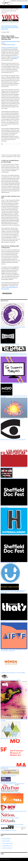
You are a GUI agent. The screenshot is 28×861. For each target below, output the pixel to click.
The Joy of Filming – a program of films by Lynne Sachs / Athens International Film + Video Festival (13, 650)
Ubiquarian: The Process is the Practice (9, 583)
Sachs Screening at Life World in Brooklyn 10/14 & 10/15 (12, 418)
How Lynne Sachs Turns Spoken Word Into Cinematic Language (14, 534)
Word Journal (6, 47)
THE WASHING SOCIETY (7, 845)
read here (15, 57)
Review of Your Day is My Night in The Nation (10, 817)
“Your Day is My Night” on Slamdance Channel (10, 344)
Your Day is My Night (7, 293)
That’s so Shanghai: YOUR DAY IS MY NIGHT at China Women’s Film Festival (14, 621)
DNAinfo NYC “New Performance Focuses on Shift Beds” (12, 824)
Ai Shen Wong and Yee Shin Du (9, 41)
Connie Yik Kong (11, 44)
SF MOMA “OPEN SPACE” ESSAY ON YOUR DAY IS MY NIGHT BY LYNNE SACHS (13, 767)
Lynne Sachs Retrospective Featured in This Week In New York (13, 478)
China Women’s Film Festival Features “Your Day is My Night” (13, 672)
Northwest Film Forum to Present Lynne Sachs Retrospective (13, 439)
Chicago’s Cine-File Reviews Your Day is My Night (11, 680)
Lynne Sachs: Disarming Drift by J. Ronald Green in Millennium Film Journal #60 (14, 720)
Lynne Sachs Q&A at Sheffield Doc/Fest (9, 562)
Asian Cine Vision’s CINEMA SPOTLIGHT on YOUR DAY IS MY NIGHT (13, 812)
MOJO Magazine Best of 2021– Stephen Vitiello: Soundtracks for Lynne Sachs (14, 396)
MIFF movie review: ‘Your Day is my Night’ (9, 738)
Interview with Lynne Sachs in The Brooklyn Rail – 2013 (13, 783)
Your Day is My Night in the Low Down (8, 830)
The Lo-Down (15, 47)
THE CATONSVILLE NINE (7, 843)
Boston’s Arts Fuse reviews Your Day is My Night (10, 792)
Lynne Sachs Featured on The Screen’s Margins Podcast (12, 383)
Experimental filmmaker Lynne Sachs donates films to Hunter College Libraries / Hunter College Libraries (13, 328)
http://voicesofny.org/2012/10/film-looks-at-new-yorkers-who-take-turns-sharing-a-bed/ (10, 27)
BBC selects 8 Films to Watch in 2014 (8, 782)
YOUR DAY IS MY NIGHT (7, 848)
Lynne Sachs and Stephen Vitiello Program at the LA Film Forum (13, 467)
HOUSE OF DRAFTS (6, 841)
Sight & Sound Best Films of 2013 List (8, 775)
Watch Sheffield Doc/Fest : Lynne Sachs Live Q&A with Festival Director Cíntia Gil (13, 506)
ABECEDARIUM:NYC (6, 838)
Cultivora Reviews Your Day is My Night (9, 803)
